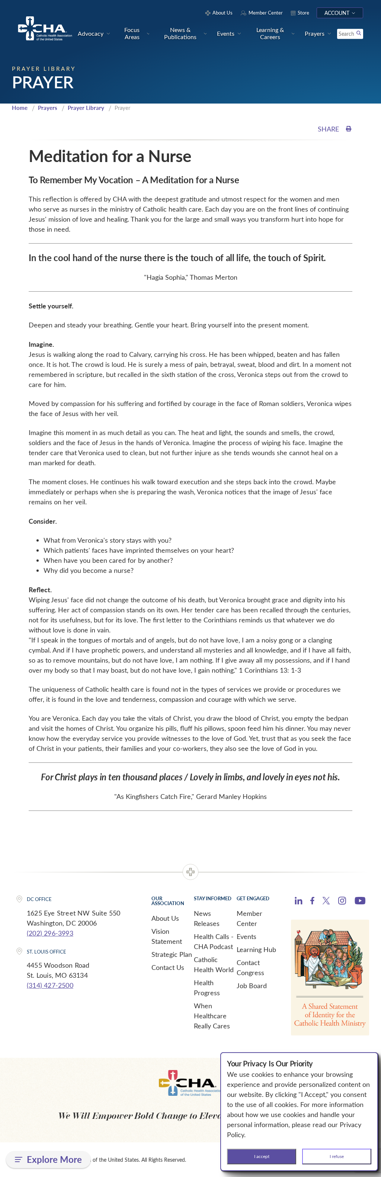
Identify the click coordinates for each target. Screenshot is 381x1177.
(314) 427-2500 (50, 985)
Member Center (249, 918)
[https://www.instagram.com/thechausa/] (342, 902)
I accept (261, 1156)
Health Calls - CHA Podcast (214, 941)
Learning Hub (256, 949)
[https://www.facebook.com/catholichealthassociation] (312, 901)
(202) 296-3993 (50, 933)
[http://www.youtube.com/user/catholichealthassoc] (360, 901)
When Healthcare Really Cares (212, 1015)
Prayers (47, 107)
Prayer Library (86, 107)
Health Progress (207, 987)
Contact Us (167, 967)
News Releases (207, 918)
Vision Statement (166, 936)
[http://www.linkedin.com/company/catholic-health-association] (298, 901)
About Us (165, 918)
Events (246, 936)
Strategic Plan (171, 954)
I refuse (337, 1156)
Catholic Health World (214, 964)
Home (20, 107)
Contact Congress (250, 967)
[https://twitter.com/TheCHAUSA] (326, 901)
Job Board (252, 985)
